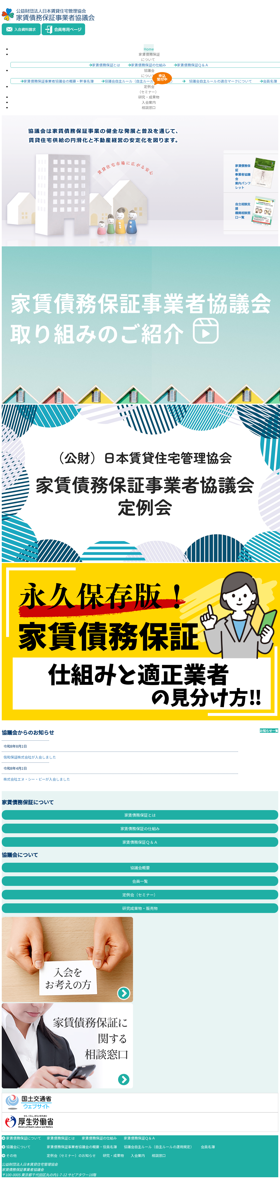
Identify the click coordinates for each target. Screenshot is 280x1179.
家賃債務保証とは (106, 64)
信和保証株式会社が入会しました (30, 757)
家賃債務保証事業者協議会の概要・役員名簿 (82, 1146)
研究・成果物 (148, 97)
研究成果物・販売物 (140, 908)
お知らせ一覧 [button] (269, 730)
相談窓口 (149, 107)
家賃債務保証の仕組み (148, 64)
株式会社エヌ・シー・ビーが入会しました (37, 779)
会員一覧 (140, 881)
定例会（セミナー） (140, 894)
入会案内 (149, 102)
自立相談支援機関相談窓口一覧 (242, 210)
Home (149, 49)
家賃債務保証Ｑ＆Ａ (192, 64)
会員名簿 (208, 1146)
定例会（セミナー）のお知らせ (71, 1155)
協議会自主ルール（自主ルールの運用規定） (159, 1146)
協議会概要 (140, 867)
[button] (149, 57)
